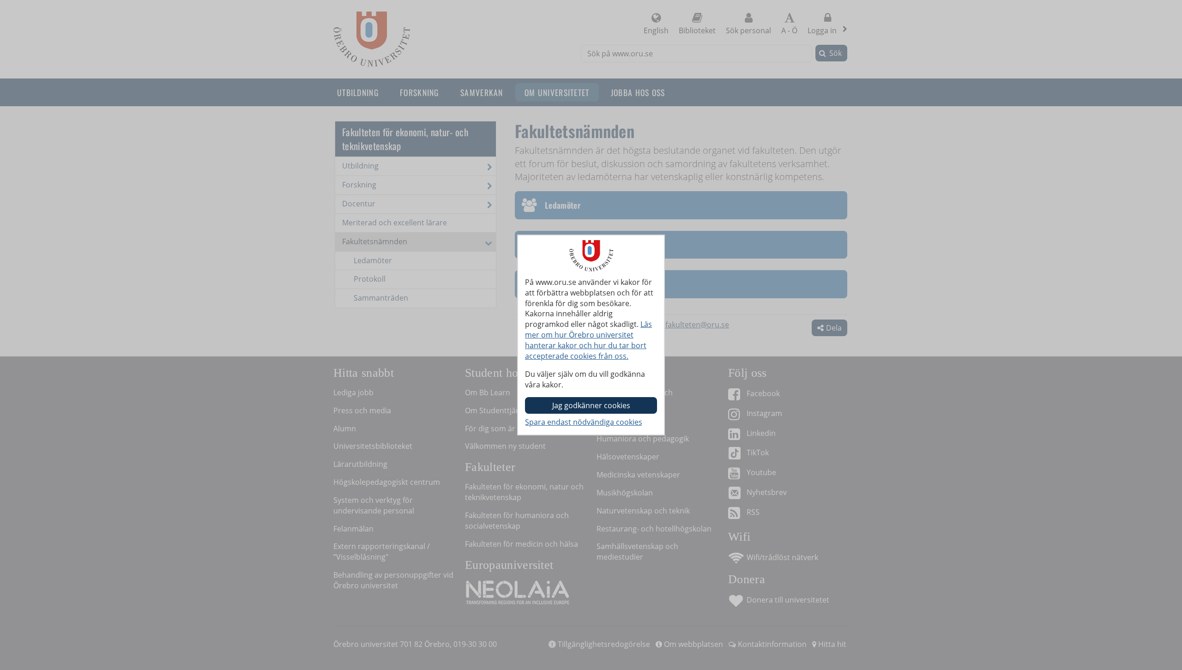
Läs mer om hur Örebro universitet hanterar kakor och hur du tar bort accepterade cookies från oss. (588, 340)
